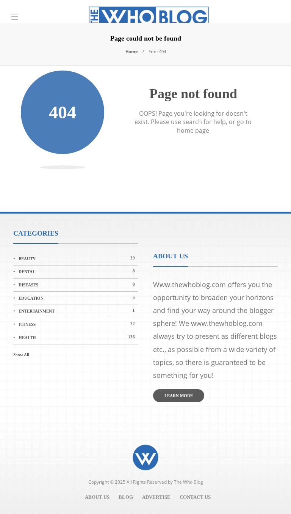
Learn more (178, 395)
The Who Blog (188, 482)
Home (131, 51)
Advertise (156, 497)
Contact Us (195, 497)
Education (77, 297)
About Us (97, 497)
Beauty (77, 258)
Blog (126, 497)
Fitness (77, 324)
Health (77, 337)
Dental (77, 271)
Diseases (77, 284)
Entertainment (77, 310)
